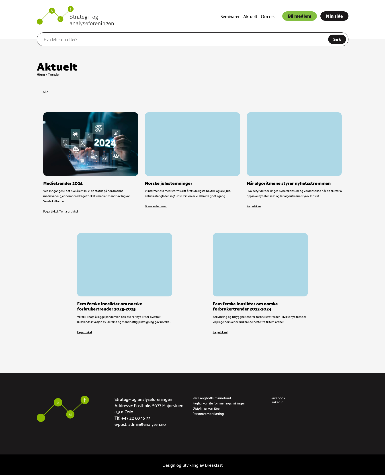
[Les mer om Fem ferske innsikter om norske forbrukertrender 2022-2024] (260, 283)
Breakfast (214, 465)
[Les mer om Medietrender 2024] (90, 163)
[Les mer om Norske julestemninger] (192, 163)
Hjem (41, 74)
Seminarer (230, 16)
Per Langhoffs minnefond (211, 398)
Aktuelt (250, 16)
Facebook (277, 398)
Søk (337, 39)
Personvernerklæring (208, 413)
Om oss (268, 16)
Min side (334, 15)
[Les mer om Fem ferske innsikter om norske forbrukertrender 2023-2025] (124, 283)
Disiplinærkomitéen (206, 408)
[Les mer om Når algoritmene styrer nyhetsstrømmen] (294, 163)
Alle (45, 91)
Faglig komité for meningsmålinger (218, 403)
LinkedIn (276, 402)
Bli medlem (299, 15)
